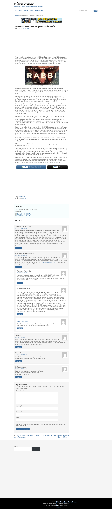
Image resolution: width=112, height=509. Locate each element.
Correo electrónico (22, 412)
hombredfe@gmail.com (49, 262)
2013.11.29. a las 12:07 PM (21, 255)
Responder (18, 247)
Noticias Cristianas (39, 10)
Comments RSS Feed (26, 222)
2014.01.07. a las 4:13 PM (22, 272)
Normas (45, 503)
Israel (24, 199)
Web (17, 418)
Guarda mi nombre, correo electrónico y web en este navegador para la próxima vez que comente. (40, 424)
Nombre (19, 406)
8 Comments (26, 28)
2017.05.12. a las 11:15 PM (21, 228)
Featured (22, 197)
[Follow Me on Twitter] (22, 215)
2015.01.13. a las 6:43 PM (22, 290)
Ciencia (31, 10)
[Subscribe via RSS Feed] (23, 214)
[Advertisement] (41, 43)
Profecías (26, 10)
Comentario (20, 391)
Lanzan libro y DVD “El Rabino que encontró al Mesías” (35, 26)
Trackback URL (17, 222)
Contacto (55, 503)
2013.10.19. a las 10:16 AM (21, 354)
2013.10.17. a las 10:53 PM (21, 368)
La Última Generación (24, 4)
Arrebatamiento (18, 10)
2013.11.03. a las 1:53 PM (20, 337)
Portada (17, 15)
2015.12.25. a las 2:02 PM (22, 321)
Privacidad (49, 503)
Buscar (16, 446)
